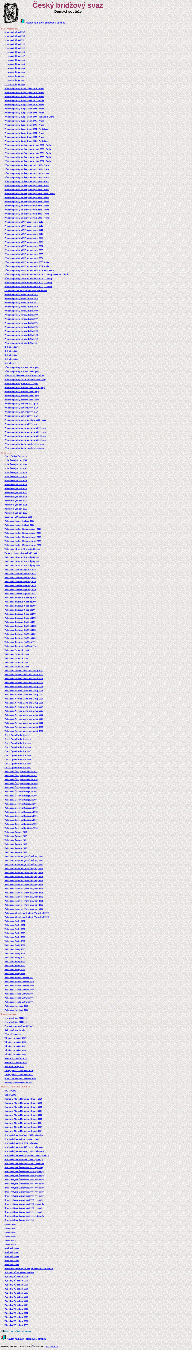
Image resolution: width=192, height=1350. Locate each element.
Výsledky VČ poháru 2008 (16, 1289)
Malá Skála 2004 (11, 1264)
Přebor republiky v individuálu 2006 (21, 323)
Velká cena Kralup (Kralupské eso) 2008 (22, 533)
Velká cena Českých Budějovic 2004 (21, 804)
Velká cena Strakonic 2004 (16, 650)
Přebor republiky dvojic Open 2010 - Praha (24, 105)
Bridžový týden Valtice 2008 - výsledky (22, 1139)
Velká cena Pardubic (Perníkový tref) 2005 (23, 885)
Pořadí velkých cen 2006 (15, 484)
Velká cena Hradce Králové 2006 (19, 521)
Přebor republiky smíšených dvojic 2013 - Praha (26, 165)
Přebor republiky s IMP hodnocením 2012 (23, 226)
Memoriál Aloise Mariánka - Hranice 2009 (23, 1103)
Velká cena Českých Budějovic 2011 (20, 775)
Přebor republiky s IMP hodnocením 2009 (23, 238)
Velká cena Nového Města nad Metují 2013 (23, 670)
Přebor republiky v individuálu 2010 (21, 307)
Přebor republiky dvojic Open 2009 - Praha (24, 109)
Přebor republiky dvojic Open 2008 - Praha (24, 113)
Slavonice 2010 (10, 1236)
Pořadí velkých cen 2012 (15, 460)
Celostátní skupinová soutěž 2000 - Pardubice (25, 290)
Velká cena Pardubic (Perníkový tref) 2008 (23, 872)
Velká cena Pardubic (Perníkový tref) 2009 (23, 868)
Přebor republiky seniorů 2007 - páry (21, 416)
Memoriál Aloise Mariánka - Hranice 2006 (23, 1115)
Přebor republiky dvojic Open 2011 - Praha (24, 101)
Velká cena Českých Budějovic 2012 (21, 771)
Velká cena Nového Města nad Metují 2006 (23, 699)
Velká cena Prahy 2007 (14, 941)
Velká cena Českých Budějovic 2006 (21, 796)
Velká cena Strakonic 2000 (16, 666)
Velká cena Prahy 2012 (14, 921)
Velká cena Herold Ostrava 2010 (19, 982)
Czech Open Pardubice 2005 (17, 759)
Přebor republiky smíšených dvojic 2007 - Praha (26, 189)
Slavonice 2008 (10, 1244)
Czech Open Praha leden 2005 (18, 517)
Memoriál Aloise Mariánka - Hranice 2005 (23, 1119)
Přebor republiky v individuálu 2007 (21, 319)
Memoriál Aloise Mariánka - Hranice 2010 (23, 1099)
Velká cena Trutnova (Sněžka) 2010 (20, 598)
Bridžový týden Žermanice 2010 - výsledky (24, 1172)
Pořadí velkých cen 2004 (15, 493)
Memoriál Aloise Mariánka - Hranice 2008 (23, 1107)
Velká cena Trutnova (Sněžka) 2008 (20, 606)
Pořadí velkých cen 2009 (15, 472)
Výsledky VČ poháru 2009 (16, 1285)
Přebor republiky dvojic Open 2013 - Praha (24, 92)
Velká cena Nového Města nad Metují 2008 (23, 691)
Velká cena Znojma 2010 (15, 844)
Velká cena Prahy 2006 (14, 945)
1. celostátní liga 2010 (14, 44)
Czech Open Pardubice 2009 (17, 743)
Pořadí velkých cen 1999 (15, 513)
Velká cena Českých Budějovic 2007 (21, 792)
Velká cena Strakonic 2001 (16, 662)
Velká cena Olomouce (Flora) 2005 (20, 573)
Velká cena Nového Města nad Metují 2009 (23, 687)
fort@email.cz (52, 1346)
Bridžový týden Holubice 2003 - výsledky (23, 1159)
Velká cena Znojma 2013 (15, 832)
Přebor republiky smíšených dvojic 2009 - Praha (26, 181)
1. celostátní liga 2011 (14, 40)
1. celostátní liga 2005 (14, 64)
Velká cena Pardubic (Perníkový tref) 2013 (23, 856)
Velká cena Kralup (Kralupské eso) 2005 (22, 541)
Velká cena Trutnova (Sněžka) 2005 (20, 618)
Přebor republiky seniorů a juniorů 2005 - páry (25, 428)
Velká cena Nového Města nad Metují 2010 (23, 683)
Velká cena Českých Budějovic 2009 (21, 784)
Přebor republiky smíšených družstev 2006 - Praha (27, 145)
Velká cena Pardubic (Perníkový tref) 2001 (23, 901)
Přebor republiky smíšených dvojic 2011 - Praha (26, 173)
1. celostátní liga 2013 (14, 32)
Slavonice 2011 (10, 1232)
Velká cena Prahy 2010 (14, 929)
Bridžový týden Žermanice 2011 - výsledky (23, 1167)
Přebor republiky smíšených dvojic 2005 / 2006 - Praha (29, 193)
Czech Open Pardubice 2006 (17, 755)
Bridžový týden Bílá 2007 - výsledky (21, 1143)
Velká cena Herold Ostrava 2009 (19, 986)
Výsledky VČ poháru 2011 (16, 1277)
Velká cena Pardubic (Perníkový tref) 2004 (23, 889)
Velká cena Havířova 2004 (16, 1006)
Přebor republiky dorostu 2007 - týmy (21, 367)
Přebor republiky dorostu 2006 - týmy (21, 371)
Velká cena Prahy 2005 (14, 949)
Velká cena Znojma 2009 (15, 848)
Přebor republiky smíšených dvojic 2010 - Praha (26, 177)
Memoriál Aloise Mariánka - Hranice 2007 (23, 1111)
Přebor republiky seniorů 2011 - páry (21, 404)
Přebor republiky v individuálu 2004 (21, 331)
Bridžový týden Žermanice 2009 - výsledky (24, 1176)
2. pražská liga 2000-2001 (16, 1022)
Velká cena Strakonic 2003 (16, 654)
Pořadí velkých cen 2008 (15, 476)
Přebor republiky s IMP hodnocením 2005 (23, 254)
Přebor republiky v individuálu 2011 (21, 303)
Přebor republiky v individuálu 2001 (21, 343)
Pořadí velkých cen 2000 (15, 509)
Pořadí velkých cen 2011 (15, 464)
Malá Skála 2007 (11, 1252)
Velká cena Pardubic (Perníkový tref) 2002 (23, 897)
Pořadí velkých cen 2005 (15, 489)
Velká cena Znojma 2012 (15, 836)
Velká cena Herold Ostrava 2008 (19, 990)
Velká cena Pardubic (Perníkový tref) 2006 (23, 881)
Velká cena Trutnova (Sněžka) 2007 (20, 610)
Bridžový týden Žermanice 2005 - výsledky (24, 1192)
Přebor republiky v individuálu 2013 (21, 295)
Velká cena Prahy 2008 (14, 937)
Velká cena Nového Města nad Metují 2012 (23, 674)
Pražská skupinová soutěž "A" (18, 1026)
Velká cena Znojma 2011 (15, 840)
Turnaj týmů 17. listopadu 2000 (18, 1075)
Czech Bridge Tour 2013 (15, 456)
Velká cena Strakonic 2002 (16, 658)
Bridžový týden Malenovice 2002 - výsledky (24, 1163)
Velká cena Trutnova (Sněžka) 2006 (20, 614)
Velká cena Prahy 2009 (14, 933)
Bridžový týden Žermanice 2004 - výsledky (24, 1196)
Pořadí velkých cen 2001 (15, 505)
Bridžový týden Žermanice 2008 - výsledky (24, 1180)
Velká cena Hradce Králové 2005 (19, 525)
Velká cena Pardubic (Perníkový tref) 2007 (23, 877)
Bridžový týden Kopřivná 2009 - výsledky (23, 1135)
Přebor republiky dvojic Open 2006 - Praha (24, 121)
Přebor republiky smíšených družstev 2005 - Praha (27, 149)
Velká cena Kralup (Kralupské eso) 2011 (22, 529)
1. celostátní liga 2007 (14, 56)
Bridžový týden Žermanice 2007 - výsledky (24, 1184)
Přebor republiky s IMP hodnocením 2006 (23, 250)
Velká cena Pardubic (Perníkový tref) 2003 (23, 893)
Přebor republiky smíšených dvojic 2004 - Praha (26, 198)
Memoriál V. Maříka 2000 (15, 1062)
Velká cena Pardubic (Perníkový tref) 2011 (23, 860)
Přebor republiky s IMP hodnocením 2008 (23, 242)
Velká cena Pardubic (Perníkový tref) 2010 (23, 864)
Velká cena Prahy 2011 (14, 925)
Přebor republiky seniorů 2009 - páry (21, 408)
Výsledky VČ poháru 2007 (16, 1293)
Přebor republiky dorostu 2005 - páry (21, 392)
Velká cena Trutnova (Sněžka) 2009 (20, 602)
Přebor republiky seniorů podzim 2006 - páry (25, 420)
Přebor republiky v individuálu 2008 (21, 315)
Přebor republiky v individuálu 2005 (21, 327)
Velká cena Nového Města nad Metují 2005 (23, 703)
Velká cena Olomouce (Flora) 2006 (20, 569)
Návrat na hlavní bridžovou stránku (45, 22)
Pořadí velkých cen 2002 (15, 501)
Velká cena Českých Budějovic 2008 (21, 788)
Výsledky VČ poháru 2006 (16, 1297)
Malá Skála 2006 (11, 1256)
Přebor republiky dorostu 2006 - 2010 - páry (24, 387)
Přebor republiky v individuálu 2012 (21, 299)
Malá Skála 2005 (11, 1260)
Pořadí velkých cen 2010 (15, 468)
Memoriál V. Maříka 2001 (15, 1058)
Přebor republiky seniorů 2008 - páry (21, 412)
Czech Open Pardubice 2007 (17, 751)
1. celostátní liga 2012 (14, 36)
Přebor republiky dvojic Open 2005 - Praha (24, 125)
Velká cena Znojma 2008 (15, 852)
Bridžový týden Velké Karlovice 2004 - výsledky (26, 1155)
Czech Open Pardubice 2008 (17, 747)
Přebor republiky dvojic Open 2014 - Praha (24, 88)
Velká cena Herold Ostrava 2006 (19, 998)
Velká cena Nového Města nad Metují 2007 (23, 695)
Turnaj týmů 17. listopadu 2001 (18, 1070)
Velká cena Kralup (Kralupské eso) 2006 (22, 537)
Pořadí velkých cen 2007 (15, 480)
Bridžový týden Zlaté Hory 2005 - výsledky (24, 1151)
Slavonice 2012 (10, 1228)
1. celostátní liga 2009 (14, 48)
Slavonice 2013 (10, 1224)
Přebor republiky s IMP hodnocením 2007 (23, 246)
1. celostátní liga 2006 (14, 60)
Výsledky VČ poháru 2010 (16, 1281)
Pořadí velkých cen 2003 (15, 497)
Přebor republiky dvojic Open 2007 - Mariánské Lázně (29, 117)
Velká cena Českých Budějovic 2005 (21, 800)
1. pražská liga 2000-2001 (16, 1018)
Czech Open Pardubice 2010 (17, 739)
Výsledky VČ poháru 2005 (16, 1301)
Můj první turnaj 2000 (14, 1066)
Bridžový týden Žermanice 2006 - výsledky (24, 1188)
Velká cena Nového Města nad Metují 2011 (23, 678)
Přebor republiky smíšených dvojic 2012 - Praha (26, 169)
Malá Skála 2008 (11, 1248)
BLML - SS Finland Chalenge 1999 (20, 1079)
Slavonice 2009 (10, 1240)
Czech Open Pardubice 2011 (17, 735)
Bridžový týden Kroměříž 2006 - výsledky (23, 1147)
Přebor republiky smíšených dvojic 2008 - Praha (26, 185)
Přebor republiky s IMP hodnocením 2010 (23, 234)
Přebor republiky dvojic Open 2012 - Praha (24, 96)
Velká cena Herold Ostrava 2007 (19, 994)
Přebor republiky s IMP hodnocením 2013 (23, 222)
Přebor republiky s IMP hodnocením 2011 (23, 230)
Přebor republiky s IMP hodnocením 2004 (23, 258)
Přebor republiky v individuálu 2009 (21, 311)
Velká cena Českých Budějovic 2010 (21, 780)
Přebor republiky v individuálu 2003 (21, 335)
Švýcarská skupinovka (14, 1030)
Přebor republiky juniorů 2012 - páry (21, 383)
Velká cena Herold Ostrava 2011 (18, 978)
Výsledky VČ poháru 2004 (16, 1305)
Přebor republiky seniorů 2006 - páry (21, 424)
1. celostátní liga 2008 (14, 52)
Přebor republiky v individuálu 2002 (21, 339)
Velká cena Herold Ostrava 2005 (19, 1002)
